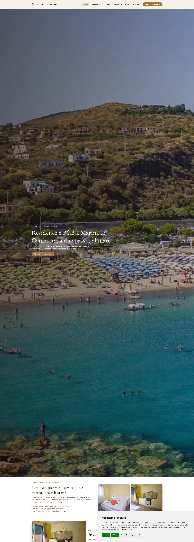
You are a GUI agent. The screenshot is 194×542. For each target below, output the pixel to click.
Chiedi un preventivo (152, 4)
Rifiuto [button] (114, 535)
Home (85, 4)
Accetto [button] (106, 535)
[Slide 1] (93, 474)
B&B (108, 4)
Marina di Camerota (121, 4)
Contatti (136, 4)
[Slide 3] (100, 474)
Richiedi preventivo (43, 254)
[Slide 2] (97, 474)
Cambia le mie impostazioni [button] (130, 535)
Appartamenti (97, 4)
